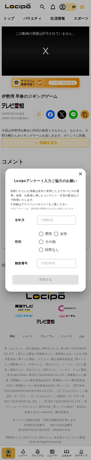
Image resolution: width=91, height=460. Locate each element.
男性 (48, 234)
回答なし (52, 250)
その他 (50, 242)
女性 (63, 234)
